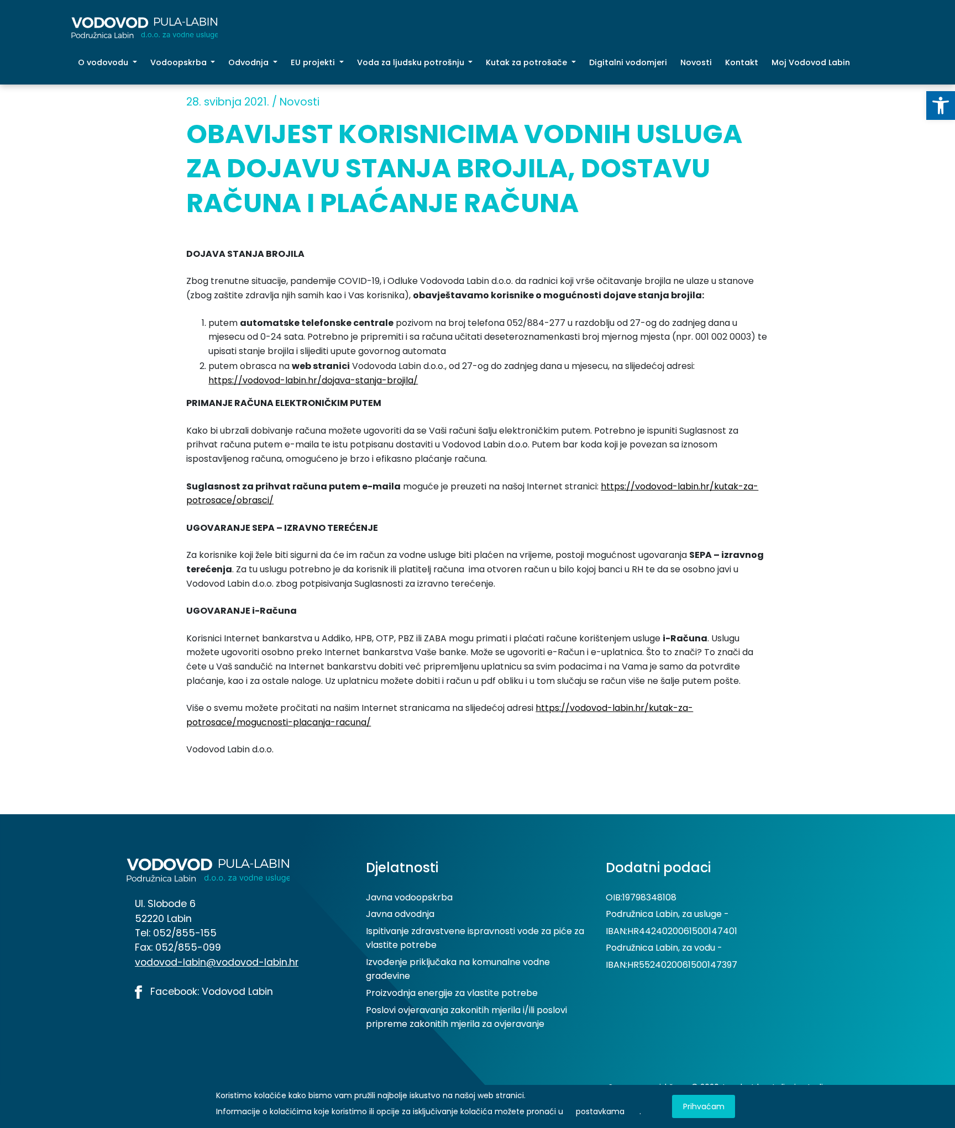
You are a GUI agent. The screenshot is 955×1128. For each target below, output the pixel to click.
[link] (940, 105)
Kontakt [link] (741, 62)
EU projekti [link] (314, 62)
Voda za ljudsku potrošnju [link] (411, 62)
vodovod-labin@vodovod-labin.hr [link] (216, 962)
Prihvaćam (704, 1106)
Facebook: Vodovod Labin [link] (210, 991)
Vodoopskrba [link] (179, 62)
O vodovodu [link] (104, 62)
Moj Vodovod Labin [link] (811, 62)
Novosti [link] (696, 62)
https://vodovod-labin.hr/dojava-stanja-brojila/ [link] (313, 380)
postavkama (600, 1111)
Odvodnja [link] (249, 62)
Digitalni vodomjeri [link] (628, 62)
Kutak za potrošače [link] (527, 62)
